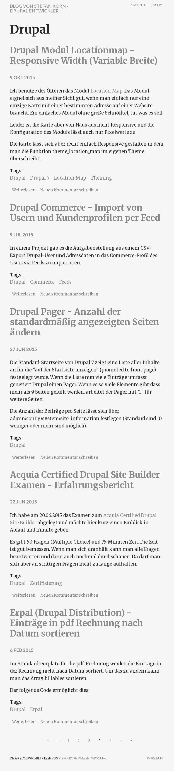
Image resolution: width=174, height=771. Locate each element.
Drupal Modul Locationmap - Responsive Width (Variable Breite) (83, 55)
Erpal (36, 709)
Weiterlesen (24, 190)
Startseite (139, 5)
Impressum (155, 758)
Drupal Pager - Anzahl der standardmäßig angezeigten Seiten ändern (84, 322)
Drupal (18, 178)
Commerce (42, 282)
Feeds (65, 282)
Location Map (106, 91)
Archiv (157, 5)
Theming (101, 178)
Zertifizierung (46, 583)
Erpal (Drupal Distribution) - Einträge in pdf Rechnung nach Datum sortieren (76, 623)
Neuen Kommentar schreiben (69, 190)
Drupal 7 (39, 178)
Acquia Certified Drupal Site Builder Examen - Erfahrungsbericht (85, 479)
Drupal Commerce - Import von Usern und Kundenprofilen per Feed (85, 212)
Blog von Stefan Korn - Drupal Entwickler (39, 8)
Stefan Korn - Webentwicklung (82, 758)
